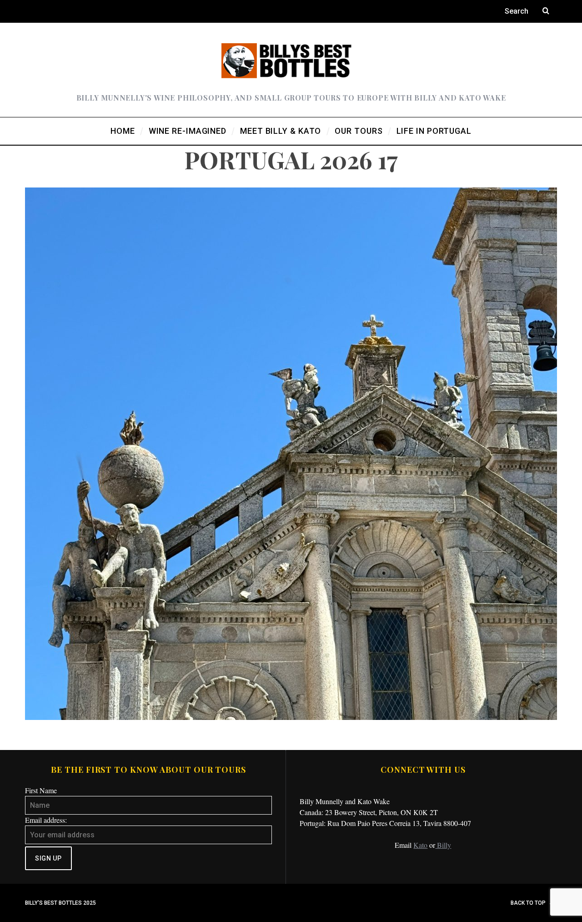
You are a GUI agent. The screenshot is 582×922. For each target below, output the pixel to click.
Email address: (46, 820)
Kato (420, 845)
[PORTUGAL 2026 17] (291, 717)
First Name (41, 790)
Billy (443, 845)
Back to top (529, 903)
